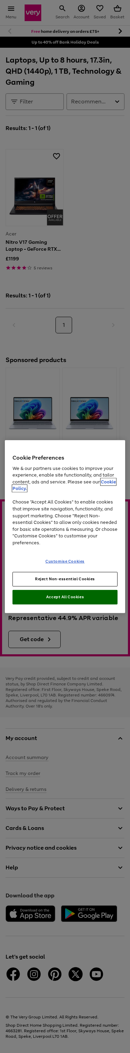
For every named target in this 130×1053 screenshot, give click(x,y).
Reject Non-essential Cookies (65, 579)
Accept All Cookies (65, 597)
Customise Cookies (65, 561)
